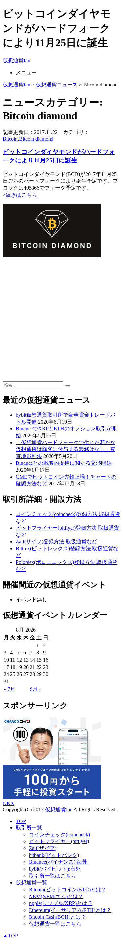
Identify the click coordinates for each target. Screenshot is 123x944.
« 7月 (9, 689)
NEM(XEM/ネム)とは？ (56, 896)
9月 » (36, 689)
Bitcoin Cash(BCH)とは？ (57, 917)
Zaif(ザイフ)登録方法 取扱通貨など (56, 541)
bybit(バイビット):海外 (55, 869)
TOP (21, 821)
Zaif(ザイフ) (42, 848)
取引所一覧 (29, 827)
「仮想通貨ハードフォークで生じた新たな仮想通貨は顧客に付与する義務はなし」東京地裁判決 (65, 449)
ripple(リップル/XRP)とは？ (60, 903)
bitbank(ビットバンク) (54, 855)
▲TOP (10, 935)
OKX (8, 803)
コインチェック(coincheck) (59, 834)
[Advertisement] (61, 319)
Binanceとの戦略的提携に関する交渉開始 (64, 463)
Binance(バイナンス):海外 (58, 862)
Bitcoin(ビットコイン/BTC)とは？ (67, 889)
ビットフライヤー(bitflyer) (59, 841)
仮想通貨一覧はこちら (55, 924)
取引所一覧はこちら (52, 875)
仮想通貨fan (16, 60)
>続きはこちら (20, 195)
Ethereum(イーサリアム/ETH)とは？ (70, 910)
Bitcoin (10, 139)
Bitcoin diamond (36, 139)
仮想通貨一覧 (31, 882)
